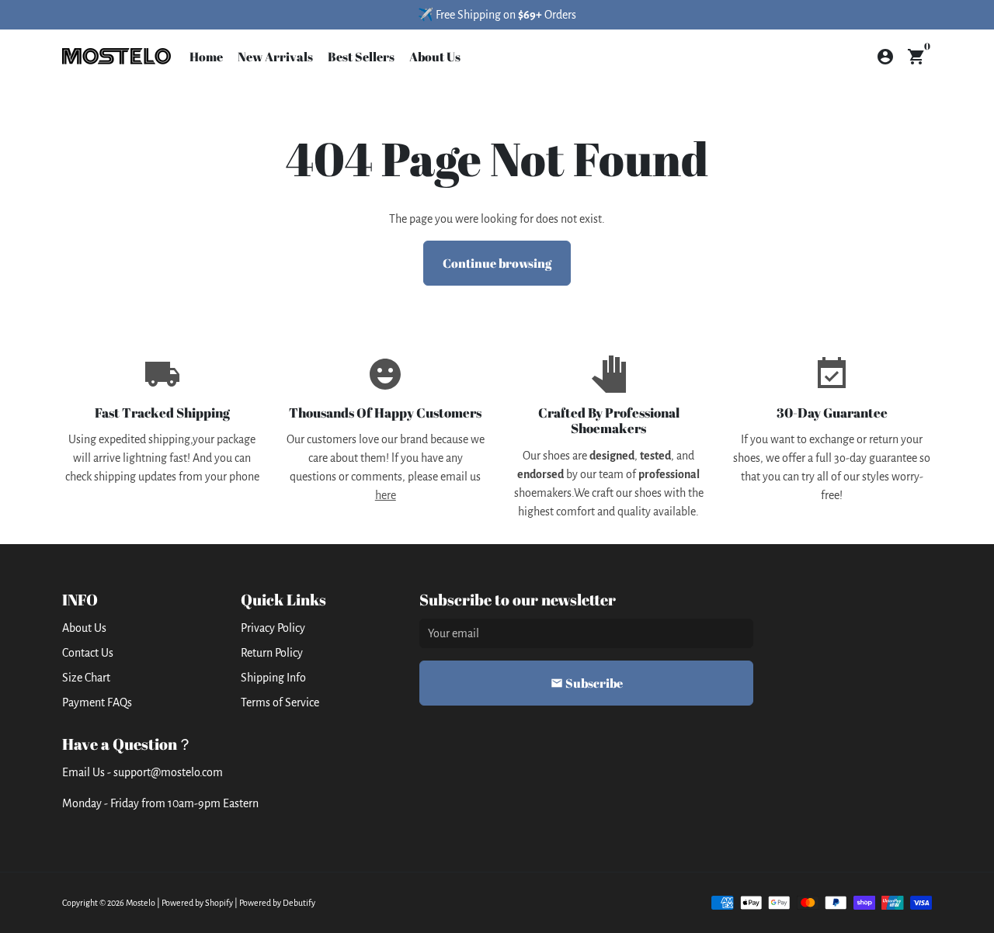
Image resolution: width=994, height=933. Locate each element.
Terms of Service (280, 702)
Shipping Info (273, 677)
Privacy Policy (273, 628)
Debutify (299, 902)
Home (206, 56)
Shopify (219, 902)
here (385, 495)
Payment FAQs (97, 702)
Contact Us (87, 653)
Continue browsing (497, 263)
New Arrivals (275, 56)
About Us (435, 56)
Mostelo (140, 902)
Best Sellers (361, 56)
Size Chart (86, 677)
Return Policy (272, 653)
